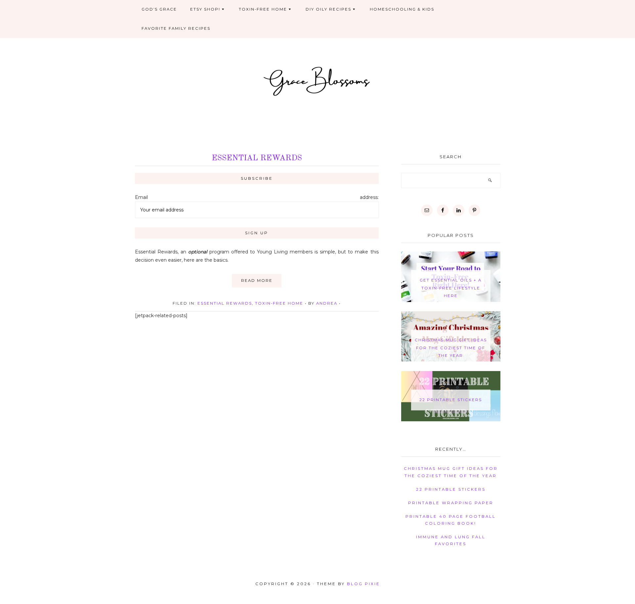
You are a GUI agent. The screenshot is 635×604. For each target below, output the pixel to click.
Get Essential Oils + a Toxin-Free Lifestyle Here (451, 288)
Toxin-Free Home (279, 303)
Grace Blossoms (317, 80)
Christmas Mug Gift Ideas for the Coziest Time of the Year (451, 348)
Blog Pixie (363, 584)
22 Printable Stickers (450, 399)
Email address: (257, 197)
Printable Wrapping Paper (450, 503)
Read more (257, 280)
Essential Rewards (257, 158)
